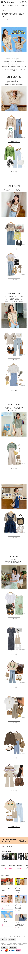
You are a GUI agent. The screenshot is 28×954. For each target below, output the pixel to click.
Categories (10, 5)
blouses (11, 867)
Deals (16, 5)
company (6, 937)
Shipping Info (19, 936)
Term (11, 936)
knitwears (3, 867)
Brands (3, 5)
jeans (18, 867)
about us (2, 936)
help (2, 937)
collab (25, 936)
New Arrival (23, 5)
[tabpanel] (4, 861)
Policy (15, 936)
